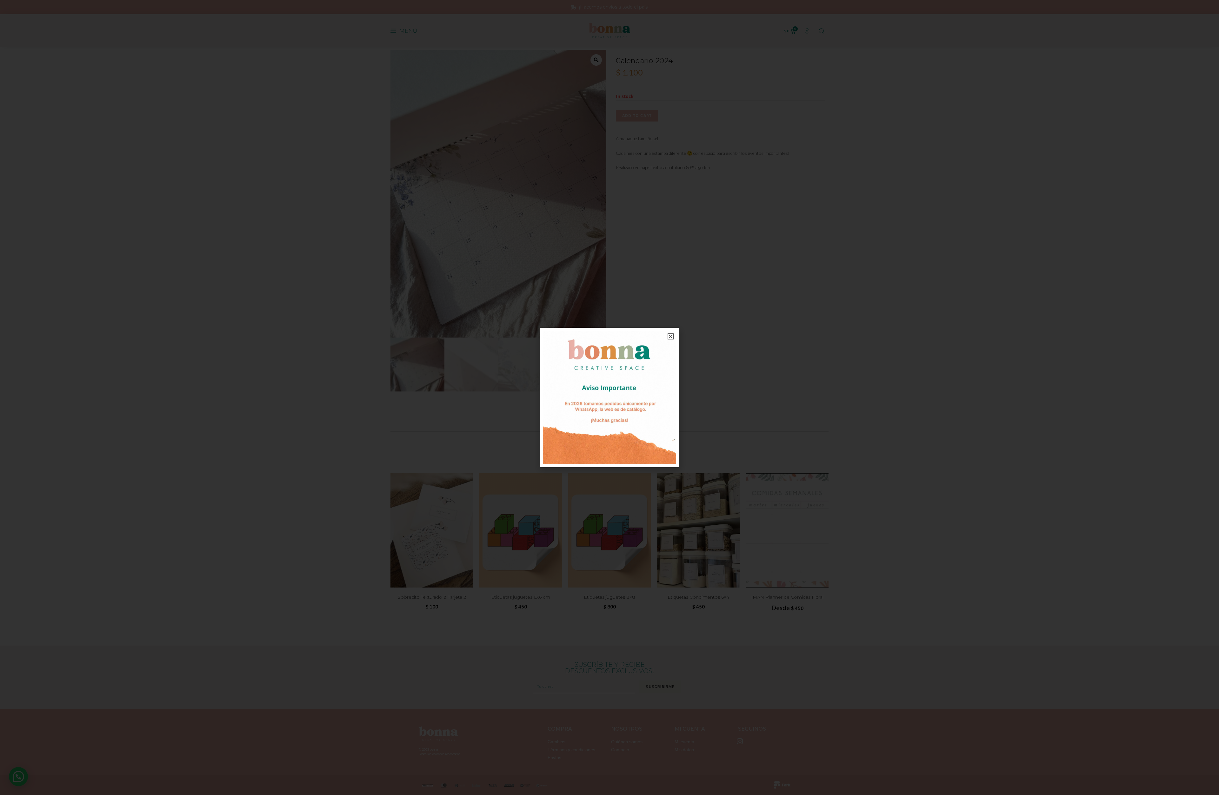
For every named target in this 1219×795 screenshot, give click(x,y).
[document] (609, 397)
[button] (670, 336)
